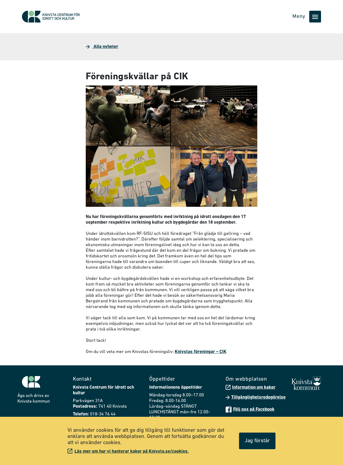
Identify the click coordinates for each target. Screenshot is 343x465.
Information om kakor (253, 387)
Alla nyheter (105, 46)
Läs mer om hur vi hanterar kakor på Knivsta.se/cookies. (131, 451)
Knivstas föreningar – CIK (200, 352)
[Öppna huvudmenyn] (315, 16)
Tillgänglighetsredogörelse (258, 397)
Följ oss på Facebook (253, 409)
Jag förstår (257, 441)
